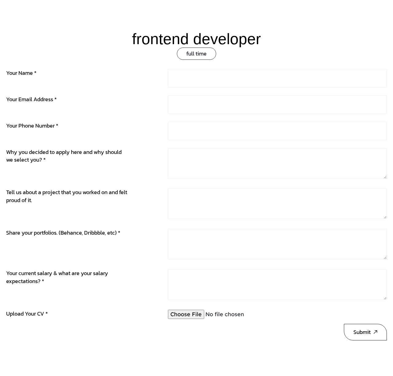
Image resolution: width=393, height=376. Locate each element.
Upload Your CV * (27, 313)
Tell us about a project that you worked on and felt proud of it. (66, 196)
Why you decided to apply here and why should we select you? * (64, 156)
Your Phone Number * (32, 125)
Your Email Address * (31, 99)
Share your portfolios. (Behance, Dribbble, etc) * (63, 232)
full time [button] (196, 53)
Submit (362, 332)
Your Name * (21, 73)
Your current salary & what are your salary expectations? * (57, 277)
